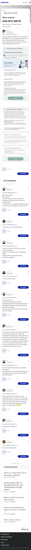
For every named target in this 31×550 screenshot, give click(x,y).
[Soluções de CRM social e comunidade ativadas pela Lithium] (24, 529)
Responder (23, 214)
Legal (2, 542)
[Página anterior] (5, 183)
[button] (26, 31)
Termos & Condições (6, 537)
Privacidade (4, 539)
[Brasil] (4, 2)
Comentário (23, 173)
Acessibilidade (5, 534)
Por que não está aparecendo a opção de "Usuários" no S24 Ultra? (15, 509)
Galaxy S (16, 34)
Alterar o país (5, 545)
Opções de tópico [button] (26, 15)
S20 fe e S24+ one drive (12, 520)
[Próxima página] (15, 183)
